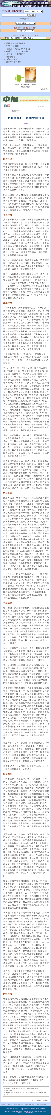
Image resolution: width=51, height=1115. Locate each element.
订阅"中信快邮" (13, 62)
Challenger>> (41, 1104)
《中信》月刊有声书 (16, 54)
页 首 (34, 1100)
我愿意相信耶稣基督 (16, 43)
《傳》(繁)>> (18, 1104)
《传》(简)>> (29, 1104)
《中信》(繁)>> (6, 1104)
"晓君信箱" (11, 57)
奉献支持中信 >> (25, 19)
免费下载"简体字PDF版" (17, 51)
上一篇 (39, 1100)
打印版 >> (40, 106)
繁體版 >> (15, 111)
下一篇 (45, 1100)
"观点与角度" (12, 59)
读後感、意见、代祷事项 (18, 49)
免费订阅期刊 (12, 46)
